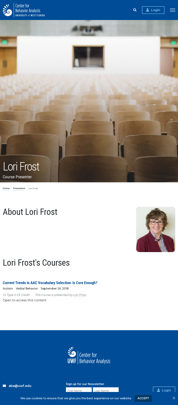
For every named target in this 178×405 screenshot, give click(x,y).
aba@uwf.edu (20, 386)
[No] (174, 398)
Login (155, 10)
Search (134, 10)
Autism (8, 288)
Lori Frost (79, 295)
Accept (143, 398)
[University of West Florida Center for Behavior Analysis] (24, 10)
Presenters (19, 188)
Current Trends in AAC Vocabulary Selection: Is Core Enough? (50, 283)
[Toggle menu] (172, 10)
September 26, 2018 (55, 288)
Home (6, 188)
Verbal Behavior (27, 288)
